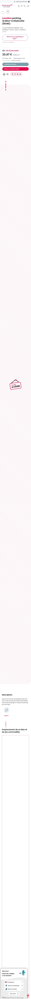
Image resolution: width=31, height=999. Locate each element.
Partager (7, 74)
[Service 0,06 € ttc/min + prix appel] (29, 1)
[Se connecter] (8, 11)
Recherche (24, 6)
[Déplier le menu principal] (28, 6)
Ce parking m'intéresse (10, 64)
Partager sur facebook (12, 74)
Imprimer (4, 74)
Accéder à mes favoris (21, 6)
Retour (3, 11)
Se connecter (18, 6)
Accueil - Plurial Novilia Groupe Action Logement (7, 5)
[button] (28, 996)
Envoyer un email (20, 74)
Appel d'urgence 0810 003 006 (21, 1)
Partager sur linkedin (17, 74)
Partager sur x (15, 74)
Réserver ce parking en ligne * (15, 37)
